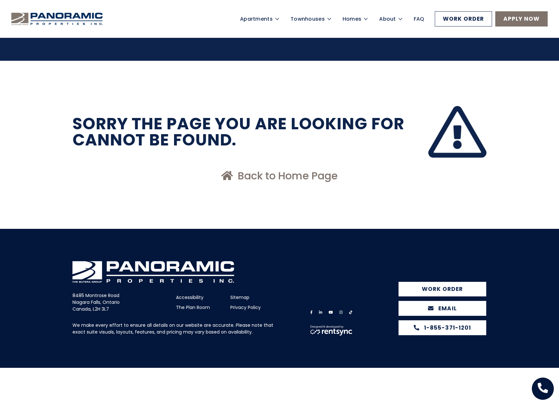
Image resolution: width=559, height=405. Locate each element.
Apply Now (521, 26)
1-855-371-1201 (446, 328)
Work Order (463, 26)
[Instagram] (341, 312)
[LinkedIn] (320, 312)
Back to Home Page (286, 175)
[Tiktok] (350, 312)
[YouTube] (331, 312)
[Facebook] (311, 312)
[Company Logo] (68, 26)
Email (446, 308)
